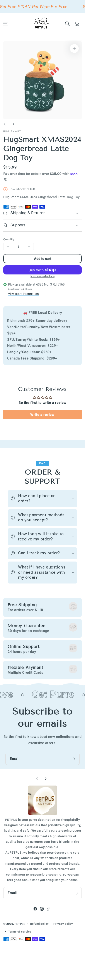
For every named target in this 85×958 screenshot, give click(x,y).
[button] (5, 23)
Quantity (8, 239)
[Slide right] (13, 124)
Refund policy (39, 923)
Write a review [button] (42, 415)
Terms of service (20, 931)
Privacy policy (63, 923)
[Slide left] (4, 124)
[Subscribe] (75, 759)
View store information (23, 294)
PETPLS (20, 924)
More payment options (42, 276)
